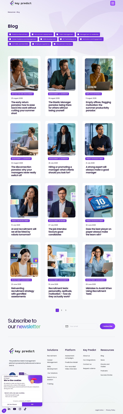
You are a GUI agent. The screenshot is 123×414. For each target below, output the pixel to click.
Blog (102, 356)
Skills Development (49, 39)
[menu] (112, 3)
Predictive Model (71, 362)
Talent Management (66, 34)
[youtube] (14, 409)
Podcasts (104, 371)
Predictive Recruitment (20, 34)
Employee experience (42, 44)
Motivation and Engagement (92, 39)
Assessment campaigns (69, 357)
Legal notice (99, 410)
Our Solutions (52, 373)
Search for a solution (52, 378)
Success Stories (106, 375)
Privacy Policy (110, 410)
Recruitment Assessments (43, 34)
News (103, 360)
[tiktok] (25, 409)
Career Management (52, 361)
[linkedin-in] (9, 409)
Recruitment (52, 356)
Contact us (87, 364)
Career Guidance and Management (24, 39)
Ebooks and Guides (105, 365)
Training (50, 384)
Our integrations (89, 360)
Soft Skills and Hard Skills (20, 44)
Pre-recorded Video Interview (71, 367)
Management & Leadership (89, 34)
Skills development (52, 367)
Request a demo (89, 368)
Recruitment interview (63, 44)
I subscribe (107, 326)
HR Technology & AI (69, 39)
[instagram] (20, 409)
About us (86, 356)
